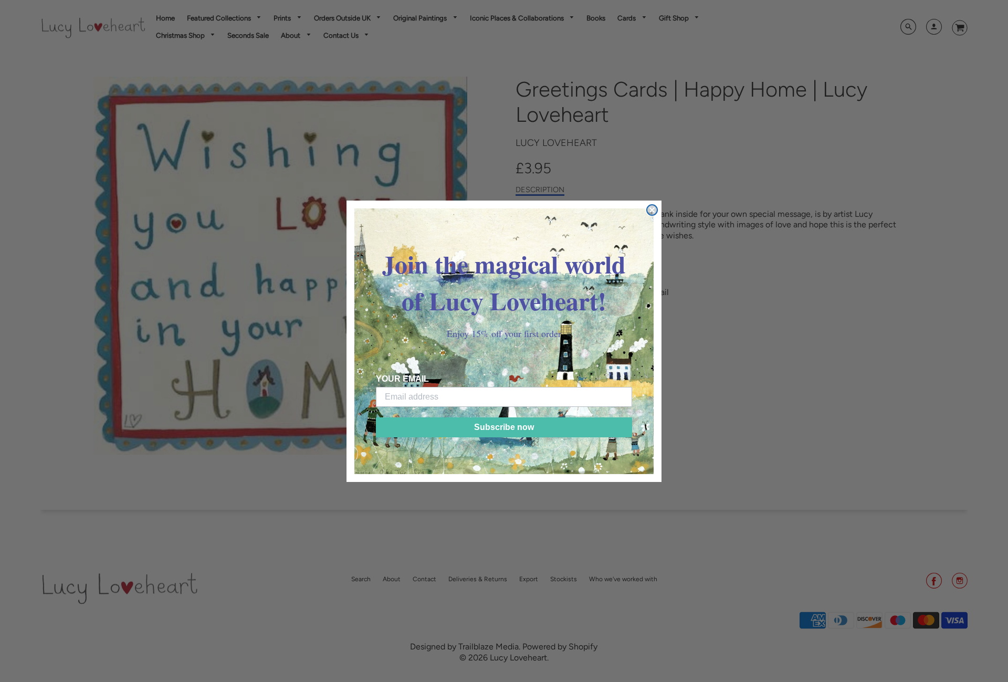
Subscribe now (504, 427)
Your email (402, 378)
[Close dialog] (652, 210)
